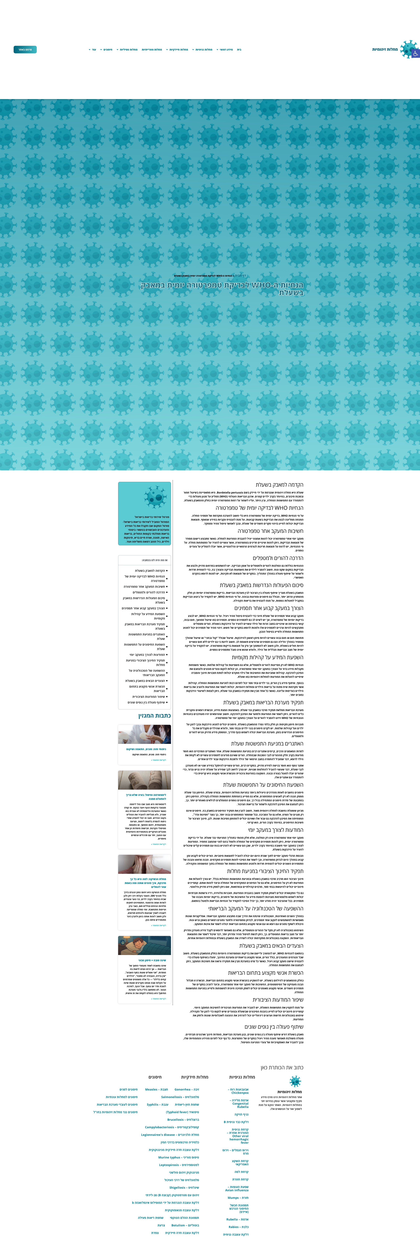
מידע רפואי (226, 49)
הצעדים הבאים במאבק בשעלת (145, 681)
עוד (94, 49)
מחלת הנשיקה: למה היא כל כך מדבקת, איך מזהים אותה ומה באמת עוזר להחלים (145, 883)
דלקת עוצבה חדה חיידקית (182, 1233)
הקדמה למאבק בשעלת (150, 571)
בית (239, 49)
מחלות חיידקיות (178, 49)
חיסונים (108, 49)
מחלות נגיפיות (204, 49)
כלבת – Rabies (239, 1227)
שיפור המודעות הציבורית (148, 697)
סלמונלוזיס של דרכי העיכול (181, 1180)
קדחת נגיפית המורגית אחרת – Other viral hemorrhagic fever (238, 1135)
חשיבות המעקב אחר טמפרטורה (144, 586)
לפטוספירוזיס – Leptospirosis (179, 1165)
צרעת (161, 1225)
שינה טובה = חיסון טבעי (152, 960)
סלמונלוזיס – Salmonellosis (180, 1097)
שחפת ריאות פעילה (150, 1218)
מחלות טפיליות (128, 49)
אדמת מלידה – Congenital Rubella (239, 1103)
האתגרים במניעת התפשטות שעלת (146, 636)
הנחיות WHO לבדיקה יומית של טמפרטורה (145, 578)
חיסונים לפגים (129, 1089)
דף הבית (240, 275)
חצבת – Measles (156, 1089)
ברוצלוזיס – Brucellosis (183, 1120)
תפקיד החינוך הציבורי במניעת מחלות (145, 662)
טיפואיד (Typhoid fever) (182, 1112)
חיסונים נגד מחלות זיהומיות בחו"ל (115, 1112)
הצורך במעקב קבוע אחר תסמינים (143, 608)
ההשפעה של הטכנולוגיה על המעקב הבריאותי (147, 673)
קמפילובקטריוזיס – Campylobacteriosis (172, 1127)
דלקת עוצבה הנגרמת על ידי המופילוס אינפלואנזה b (165, 1203)
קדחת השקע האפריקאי (240, 1162)
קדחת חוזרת (240, 1179)
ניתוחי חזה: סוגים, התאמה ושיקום (146, 749)
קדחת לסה (242, 1172)
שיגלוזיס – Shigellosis (184, 1187)
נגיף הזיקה (242, 1114)
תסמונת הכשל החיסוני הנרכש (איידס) (239, 1208)
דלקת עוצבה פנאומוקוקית (182, 1210)
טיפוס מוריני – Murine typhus (178, 1157)
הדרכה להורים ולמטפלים (149, 592)
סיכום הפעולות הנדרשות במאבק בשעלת (144, 600)
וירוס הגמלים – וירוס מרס (235, 1151)
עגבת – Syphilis (157, 1104)
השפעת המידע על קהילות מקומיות (148, 616)
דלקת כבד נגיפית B (236, 1122)
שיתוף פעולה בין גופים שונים (146, 702)
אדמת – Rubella (237, 1219)
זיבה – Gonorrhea (187, 1089)
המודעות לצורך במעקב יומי (147, 655)
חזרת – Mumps (238, 1198)
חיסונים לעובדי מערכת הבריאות (117, 1104)
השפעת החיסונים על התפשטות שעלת (144, 646)
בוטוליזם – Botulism (185, 1225)
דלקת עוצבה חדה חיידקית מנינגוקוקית (174, 1150)
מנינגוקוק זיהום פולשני (184, 1172)
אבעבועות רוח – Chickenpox (238, 1091)
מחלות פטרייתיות (152, 49)
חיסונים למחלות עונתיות (122, 1097)
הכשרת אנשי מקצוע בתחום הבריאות (147, 688)
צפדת (155, 1233)
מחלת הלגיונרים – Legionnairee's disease (170, 1135)
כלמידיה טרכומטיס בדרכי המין (180, 1142)
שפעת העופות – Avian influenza (237, 1188)
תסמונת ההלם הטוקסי (184, 1218)
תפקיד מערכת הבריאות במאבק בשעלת (145, 626)
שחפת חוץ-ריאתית (187, 1104)
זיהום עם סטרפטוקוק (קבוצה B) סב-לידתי (172, 1195)
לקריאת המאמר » (158, 760)
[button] (415, 53)
